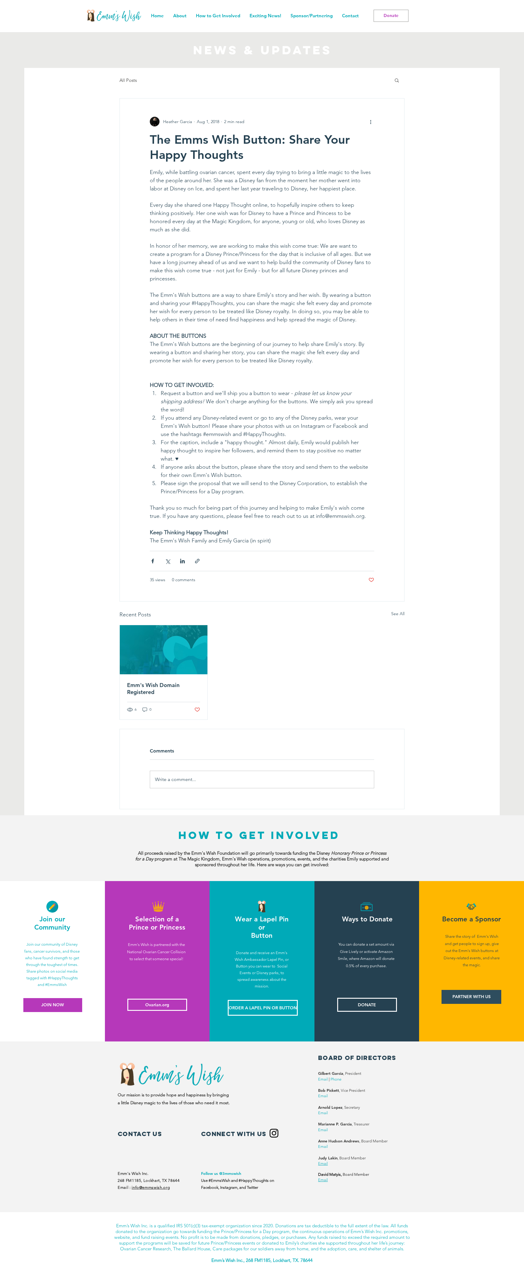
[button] (218, 15)
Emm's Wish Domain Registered (153, 689)
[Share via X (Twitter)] (167, 561)
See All (398, 613)
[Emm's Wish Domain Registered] (163, 649)
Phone (336, 1079)
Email (323, 1079)
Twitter (252, 1187)
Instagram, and (233, 1187)
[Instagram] (274, 1133)
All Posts (128, 80)
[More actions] (370, 121)
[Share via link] (197, 561)
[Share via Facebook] (153, 561)
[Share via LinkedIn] (182, 561)
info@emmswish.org (151, 1187)
